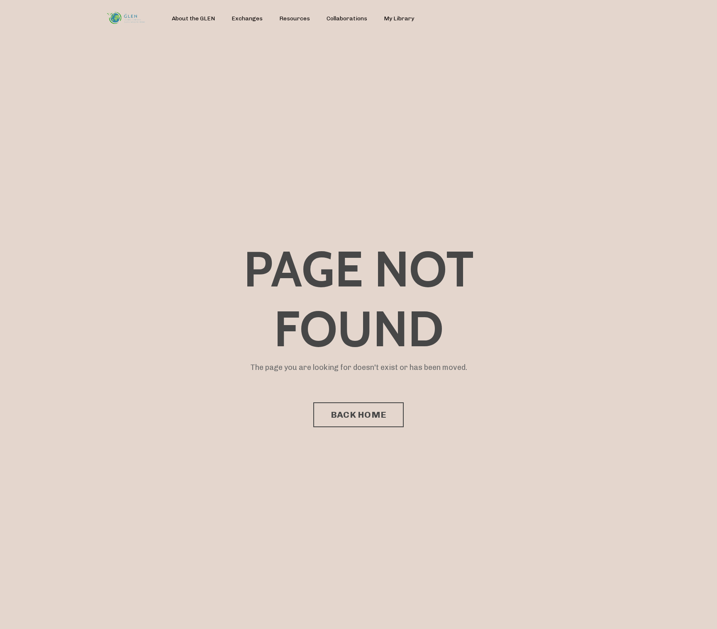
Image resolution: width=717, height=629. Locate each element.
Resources (294, 18)
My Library (399, 18)
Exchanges (247, 18)
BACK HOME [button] (358, 414)
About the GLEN (193, 18)
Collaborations (347, 18)
